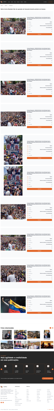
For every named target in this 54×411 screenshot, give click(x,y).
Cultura (28, 399)
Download (39, 34)
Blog (15, 396)
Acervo (2, 5)
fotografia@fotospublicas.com (7, 400)
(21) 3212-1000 (4, 396)
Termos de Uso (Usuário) (18, 403)
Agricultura (38, 394)
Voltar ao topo (51, 409)
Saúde (27, 396)
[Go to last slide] (1, 369)
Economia (38, 391)
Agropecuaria (49, 394)
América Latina (29, 400)
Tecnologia (38, 397)
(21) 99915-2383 (4, 398)
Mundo (6, 5)
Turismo (38, 396)
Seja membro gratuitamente (48, 378)
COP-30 (38, 399)
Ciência (28, 397)
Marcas (16, 394)
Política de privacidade (18, 399)
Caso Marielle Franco (50, 396)
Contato (16, 397)
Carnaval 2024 (39, 400)
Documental (49, 397)
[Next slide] (52, 369)
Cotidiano (28, 394)
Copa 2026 (48, 391)
